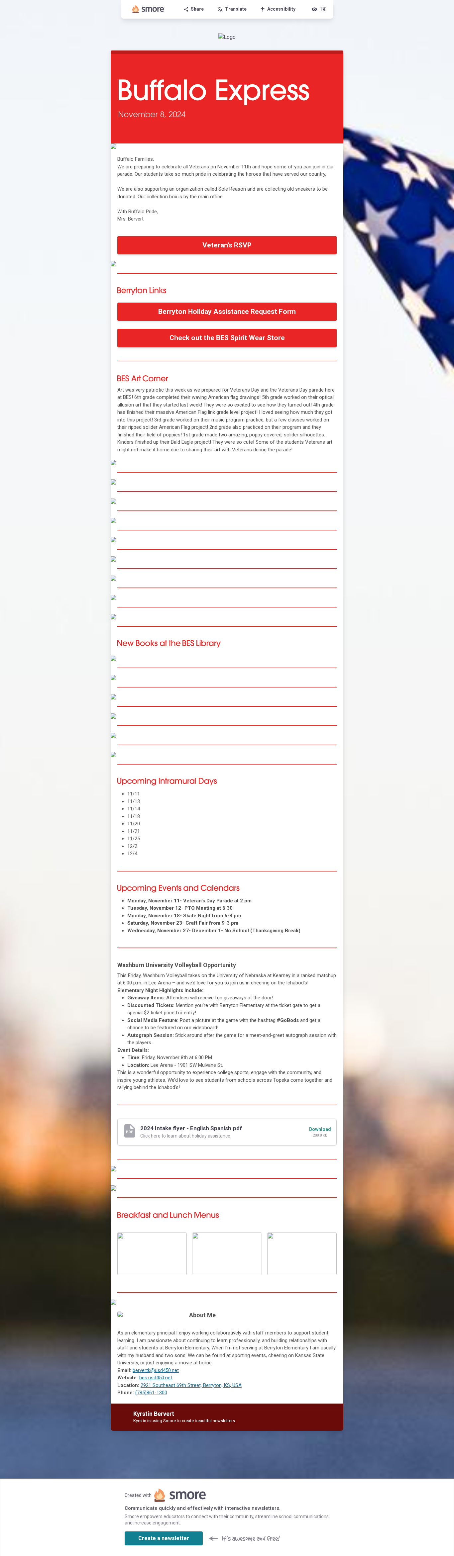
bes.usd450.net (155, 1378)
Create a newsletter (163, 1538)
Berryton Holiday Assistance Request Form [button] (227, 312)
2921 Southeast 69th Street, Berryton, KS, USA (191, 1385)
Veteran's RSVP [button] (227, 245)
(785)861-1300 (151, 1393)
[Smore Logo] (148, 9)
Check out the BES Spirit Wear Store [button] (227, 338)
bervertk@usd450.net (156, 1370)
